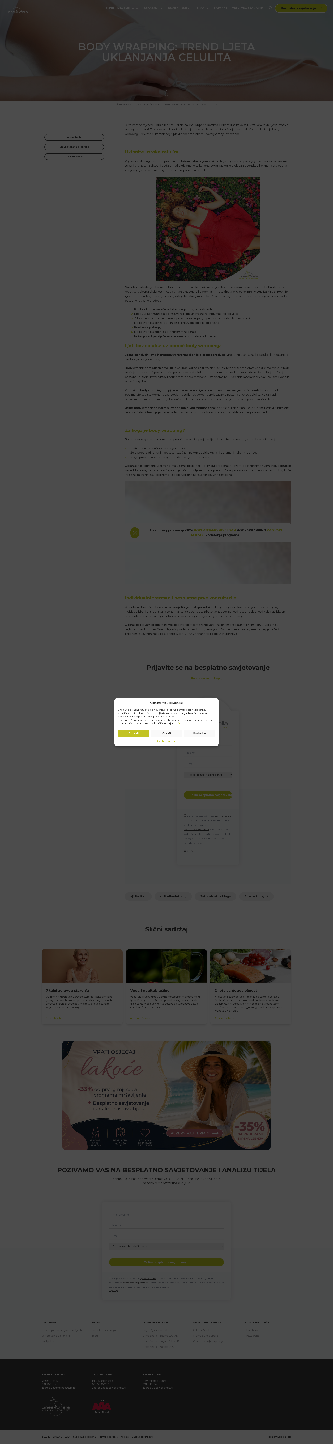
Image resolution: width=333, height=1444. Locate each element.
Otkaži (166, 733)
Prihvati (134, 733)
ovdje (177, 723)
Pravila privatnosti (166, 741)
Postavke (199, 733)
